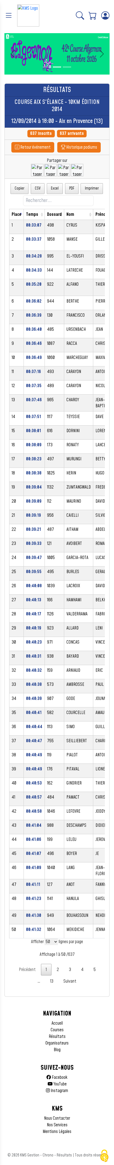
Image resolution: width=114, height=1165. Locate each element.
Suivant (69, 981)
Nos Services (57, 1125)
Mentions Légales (57, 1132)
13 (51, 981)
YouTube (60, 1084)
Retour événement (35, 147)
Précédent (27, 970)
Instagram (59, 1091)
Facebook (59, 1077)
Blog (57, 1050)
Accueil (57, 1023)
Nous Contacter (57, 1118)
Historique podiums (81, 147)
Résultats (57, 1036)
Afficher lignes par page (57, 942)
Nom (70, 214)
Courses (57, 1030)
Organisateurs (57, 1043)
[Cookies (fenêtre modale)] (104, 1156)
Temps (32, 214)
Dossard (54, 214)
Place (16, 214)
